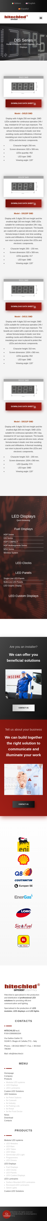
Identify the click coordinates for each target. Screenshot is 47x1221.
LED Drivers (11, 1160)
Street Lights (11, 1188)
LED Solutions (10, 1094)
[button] (41, 18)
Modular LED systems (15, 1082)
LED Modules (12, 1144)
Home (8, 44)
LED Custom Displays (15, 1175)
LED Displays (29, 44)
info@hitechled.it (16, 1054)
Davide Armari (17, 1214)
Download (8, 1118)
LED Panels (11, 1173)
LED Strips (10, 1152)
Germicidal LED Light (15, 1155)
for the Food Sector (14, 1111)
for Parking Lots (13, 1106)
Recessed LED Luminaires (17, 1185)
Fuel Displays (12, 1167)
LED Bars (10, 1146)
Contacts (8, 1121)
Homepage (9, 1073)
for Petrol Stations (13, 1098)
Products (17, 44)
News (6, 1115)
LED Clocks (11, 1170)
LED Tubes (11, 1149)
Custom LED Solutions (14, 1091)
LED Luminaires (13, 1088)
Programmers (12, 1158)
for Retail (10, 1109)
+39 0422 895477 (18, 1046)
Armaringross (31, 1214)
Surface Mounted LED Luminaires (20, 1182)
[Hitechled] (16, 17)
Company (8, 1076)
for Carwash (11, 1100)
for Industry (11, 1103)
